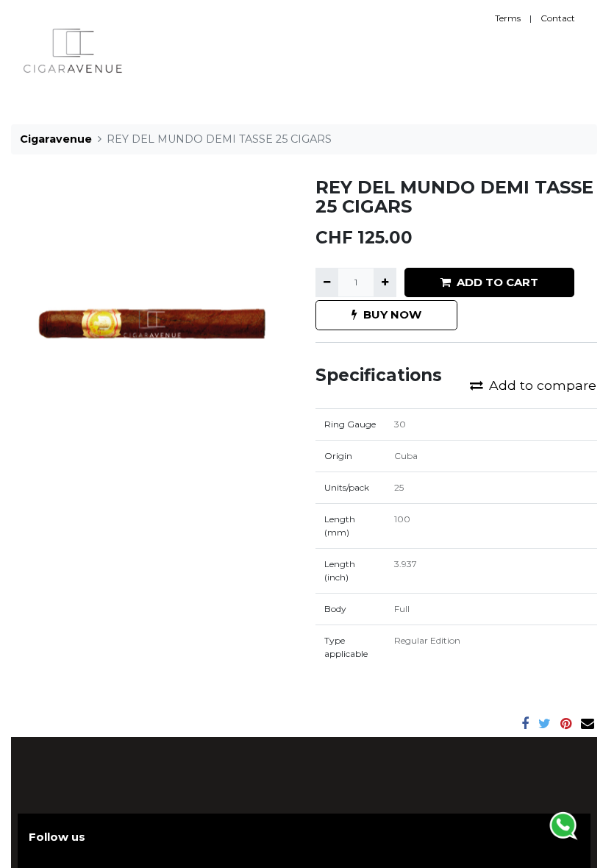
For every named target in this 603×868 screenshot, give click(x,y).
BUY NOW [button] (392, 314)
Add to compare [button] (542, 385)
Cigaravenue (56, 139)
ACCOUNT (458, 50)
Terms (508, 18)
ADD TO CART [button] (497, 282)
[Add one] (385, 282)
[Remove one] (326, 282)
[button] (496, 50)
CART (551, 50)
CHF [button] (515, 50)
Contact (557, 18)
